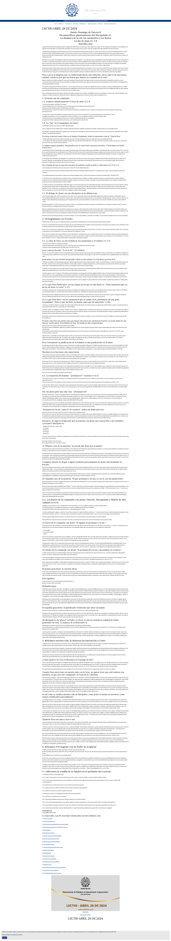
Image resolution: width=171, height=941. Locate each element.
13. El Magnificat (46, 853)
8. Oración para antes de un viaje (50, 838)
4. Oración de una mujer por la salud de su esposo (54, 827)
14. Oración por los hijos (48, 856)
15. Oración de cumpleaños (49, 859)
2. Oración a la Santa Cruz (48, 821)
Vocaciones (68, 23)
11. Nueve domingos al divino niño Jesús (52, 847)
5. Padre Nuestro (46, 830)
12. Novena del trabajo (48, 850)
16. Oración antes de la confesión (50, 861)
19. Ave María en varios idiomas (50, 870)
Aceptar (4, 937)
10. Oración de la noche (48, 844)
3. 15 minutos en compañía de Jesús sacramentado (55, 824)
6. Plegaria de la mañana (48, 833)
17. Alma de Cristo (47, 864)
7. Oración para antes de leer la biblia (51, 835)
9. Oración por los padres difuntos (51, 841)
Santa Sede (85, 912)
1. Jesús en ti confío (47, 818)
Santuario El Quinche (109, 23)
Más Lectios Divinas (85, 915)
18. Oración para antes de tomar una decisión (53, 867)
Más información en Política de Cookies (12, 934)
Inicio (56, 23)
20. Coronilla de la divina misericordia (51, 873)
